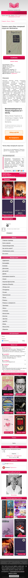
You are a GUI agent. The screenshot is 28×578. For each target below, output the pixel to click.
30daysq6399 (14, 131)
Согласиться (14, 576)
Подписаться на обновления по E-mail (17, 16)
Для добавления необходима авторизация (14, 370)
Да (4, 450)
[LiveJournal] (20, 171)
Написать (11, 463)
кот (12, 176)
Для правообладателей (8, 155)
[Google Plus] (22, 171)
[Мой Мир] (18, 171)
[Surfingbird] (23, 171)
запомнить (6, 340)
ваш (14, 176)
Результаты (10, 455)
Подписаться (13, 467)
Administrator (8, 174)
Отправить (9, 233)
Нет (4, 451)
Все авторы (14, 495)
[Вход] (7, 225)
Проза (8, 173)
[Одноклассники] (17, 171)
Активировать (14, 138)
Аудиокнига (14, 73)
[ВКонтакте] (13, 171)
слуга (6, 176)
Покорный (9, 176)
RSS (16, 15)
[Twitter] (15, 171)
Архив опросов (17, 455)
